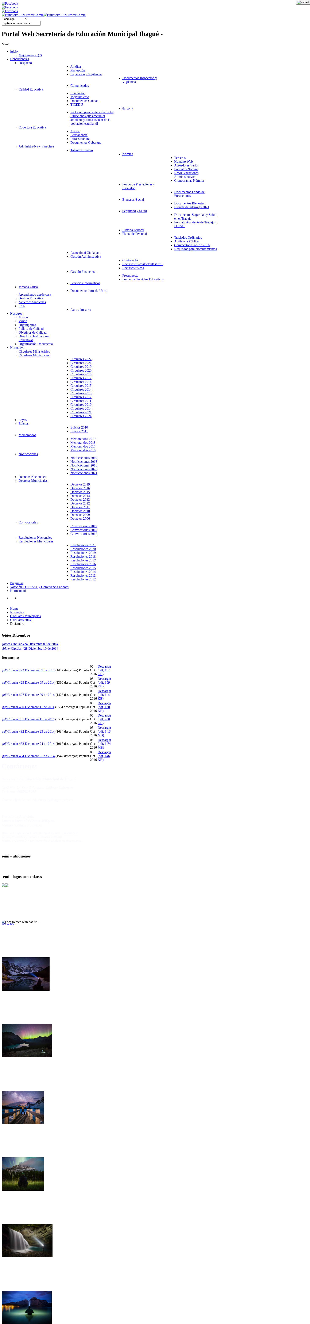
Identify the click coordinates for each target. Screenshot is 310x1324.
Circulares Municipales (25, 616)
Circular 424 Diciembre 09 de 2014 (34, 644)
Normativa (17, 612)
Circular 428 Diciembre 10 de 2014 (34, 648)
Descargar (104, 670)
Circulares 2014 (20, 620)
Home (14, 608)
